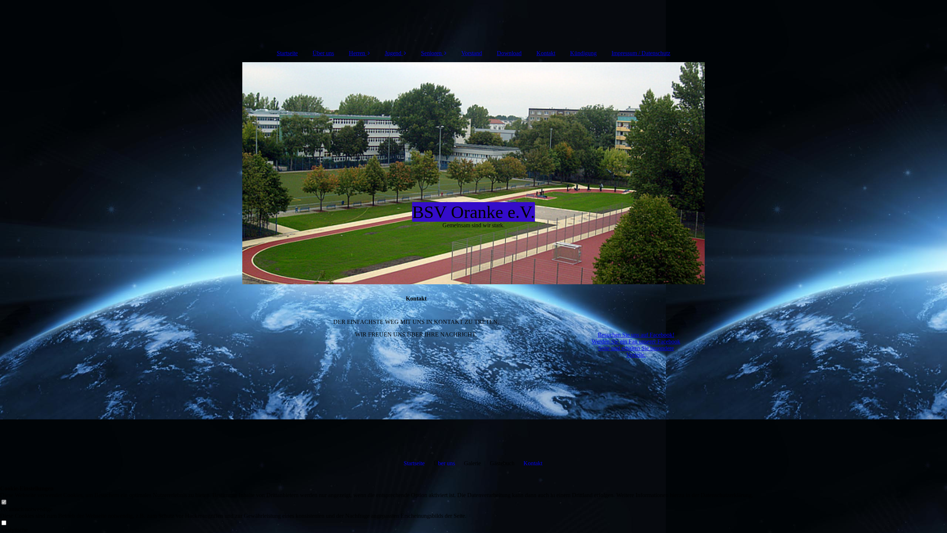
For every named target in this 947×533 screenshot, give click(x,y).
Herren (357, 53)
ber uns (446, 463)
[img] (473, 22)
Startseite (287, 53)
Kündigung (583, 53)
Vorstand (471, 53)
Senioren (431, 53)
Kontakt (545, 53)
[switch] (3, 502)
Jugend (393, 53)
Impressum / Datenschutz (640, 53)
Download (509, 53)
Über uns (323, 53)
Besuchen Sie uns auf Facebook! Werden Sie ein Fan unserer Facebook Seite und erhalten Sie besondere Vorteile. (636, 345)
